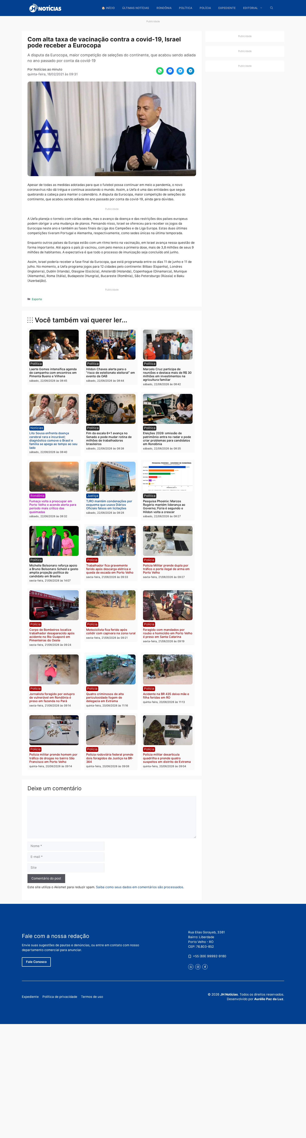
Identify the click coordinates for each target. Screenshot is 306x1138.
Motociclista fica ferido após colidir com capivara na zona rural (111, 631)
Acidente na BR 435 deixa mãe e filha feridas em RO (166, 695)
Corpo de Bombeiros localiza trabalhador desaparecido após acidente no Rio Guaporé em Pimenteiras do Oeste (52, 635)
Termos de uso (92, 997)
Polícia (205, 8)
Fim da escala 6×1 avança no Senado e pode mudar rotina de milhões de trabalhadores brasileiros (109, 438)
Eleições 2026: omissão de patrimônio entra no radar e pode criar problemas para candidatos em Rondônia (167, 438)
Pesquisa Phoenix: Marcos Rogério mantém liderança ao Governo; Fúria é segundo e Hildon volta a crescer (164, 506)
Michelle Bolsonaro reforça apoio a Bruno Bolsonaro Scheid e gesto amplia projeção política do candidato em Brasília (53, 571)
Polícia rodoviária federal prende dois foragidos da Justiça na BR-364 (109, 758)
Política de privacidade (59, 997)
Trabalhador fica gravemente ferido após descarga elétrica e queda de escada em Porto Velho (109, 569)
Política (185, 8)
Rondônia (164, 8)
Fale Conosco (36, 962)
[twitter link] (190, 966)
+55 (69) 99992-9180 (209, 956)
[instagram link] (197, 966)
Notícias (36, 428)
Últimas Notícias (135, 8)
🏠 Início (108, 8)
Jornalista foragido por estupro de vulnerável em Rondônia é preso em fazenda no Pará (52, 697)
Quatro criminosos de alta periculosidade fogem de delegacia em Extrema (105, 697)
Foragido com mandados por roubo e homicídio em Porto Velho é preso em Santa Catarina (167, 633)
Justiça (92, 496)
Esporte (37, 299)
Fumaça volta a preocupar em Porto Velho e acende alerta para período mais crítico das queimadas (52, 506)
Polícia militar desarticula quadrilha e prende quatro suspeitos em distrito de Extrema (167, 758)
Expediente (227, 8)
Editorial (250, 8)
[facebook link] (205, 966)
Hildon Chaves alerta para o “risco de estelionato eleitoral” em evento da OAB (110, 372)
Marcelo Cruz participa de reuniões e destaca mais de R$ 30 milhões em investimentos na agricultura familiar (167, 374)
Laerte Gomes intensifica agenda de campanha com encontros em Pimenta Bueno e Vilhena (53, 372)
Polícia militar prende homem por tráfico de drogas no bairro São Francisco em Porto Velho (53, 758)
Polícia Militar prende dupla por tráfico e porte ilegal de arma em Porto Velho (166, 569)
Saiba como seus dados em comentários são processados (139, 887)
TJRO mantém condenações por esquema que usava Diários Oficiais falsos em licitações (109, 504)
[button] (271, 8)
